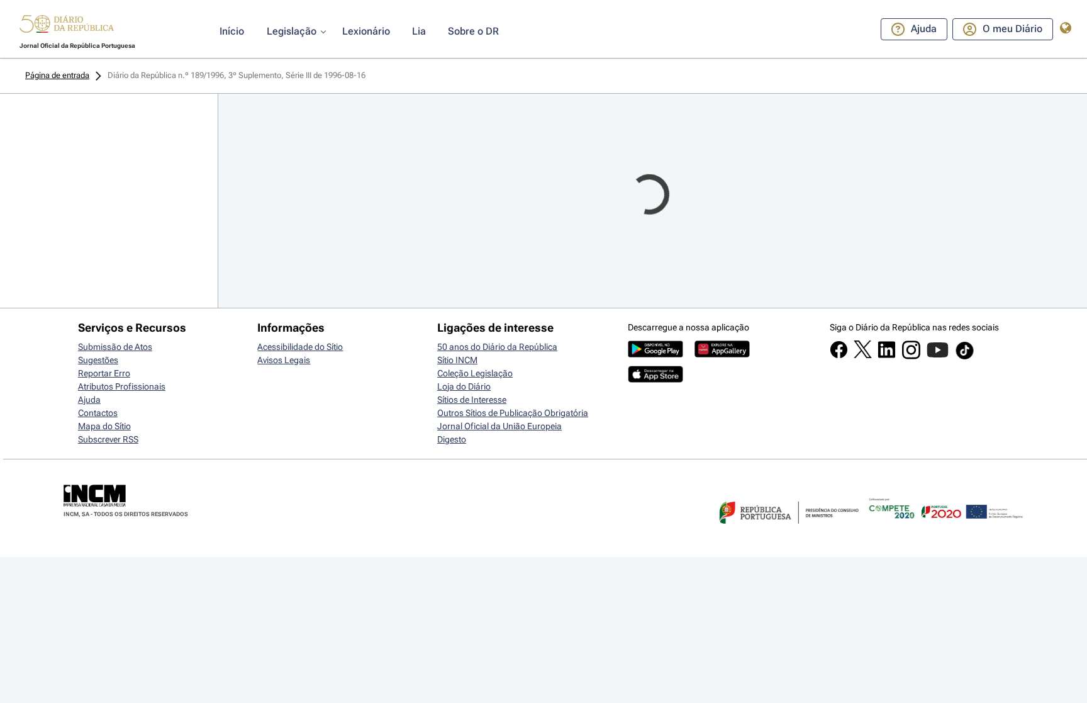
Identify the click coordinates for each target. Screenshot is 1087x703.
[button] (67, 26)
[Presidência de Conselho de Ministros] (787, 531)
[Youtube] (938, 356)
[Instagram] (911, 356)
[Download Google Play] (655, 354)
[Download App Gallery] (722, 354)
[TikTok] (964, 357)
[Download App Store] (655, 379)
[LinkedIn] (887, 356)
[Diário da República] (67, 26)
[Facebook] (839, 356)
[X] (863, 355)
